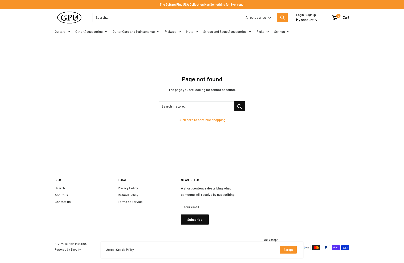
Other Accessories (89, 31)
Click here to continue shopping (202, 120)
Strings (279, 31)
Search (60, 188)
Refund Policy (128, 195)
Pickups (170, 31)
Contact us (63, 202)
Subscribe (194, 219)
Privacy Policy (128, 188)
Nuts (189, 31)
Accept (288, 249)
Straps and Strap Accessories (225, 31)
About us (61, 195)
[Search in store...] (239, 106)
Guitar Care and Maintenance (134, 31)
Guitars (60, 31)
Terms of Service (130, 202)
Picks (260, 31)
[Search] (282, 17)
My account (305, 19)
